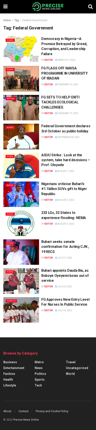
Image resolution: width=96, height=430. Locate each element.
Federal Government (34, 20)
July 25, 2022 (64, 286)
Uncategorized (77, 368)
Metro (10, 99)
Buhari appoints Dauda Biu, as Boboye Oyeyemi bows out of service (65, 275)
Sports (40, 379)
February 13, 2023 (67, 113)
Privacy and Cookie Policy (52, 411)
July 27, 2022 (64, 258)
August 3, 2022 (65, 224)
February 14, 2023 (67, 84)
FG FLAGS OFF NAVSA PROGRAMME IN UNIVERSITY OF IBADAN (64, 73)
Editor (48, 60)
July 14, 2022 (64, 310)
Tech (38, 385)
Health (11, 301)
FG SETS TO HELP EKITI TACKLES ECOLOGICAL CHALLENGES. (60, 102)
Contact (24, 411)
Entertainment (13, 368)
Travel (70, 362)
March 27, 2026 (66, 60)
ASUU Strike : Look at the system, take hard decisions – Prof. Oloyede (65, 160)
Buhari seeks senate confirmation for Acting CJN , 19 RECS (65, 247)
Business (10, 362)
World (70, 374)
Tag (16, 20)
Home (7, 20)
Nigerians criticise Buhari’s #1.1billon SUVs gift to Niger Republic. (64, 189)
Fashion (9, 374)
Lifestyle (9, 385)
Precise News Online (26, 419)
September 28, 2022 (68, 137)
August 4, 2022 (65, 200)
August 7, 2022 (65, 171)
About (7, 411)
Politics (40, 374)
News (10, 40)
